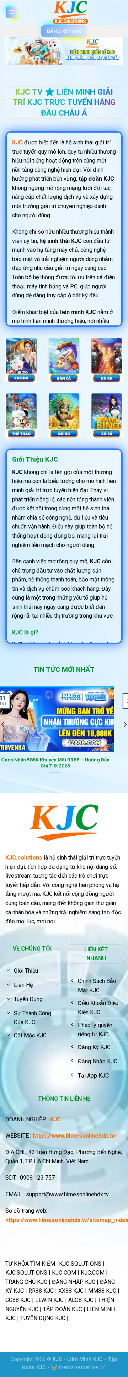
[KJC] (70, 12)
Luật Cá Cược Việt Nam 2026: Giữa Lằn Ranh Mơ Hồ (71, 763)
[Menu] (12, 12)
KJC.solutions (23, 857)
